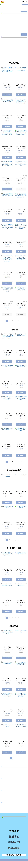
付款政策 (14, 831)
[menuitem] (7, 321)
